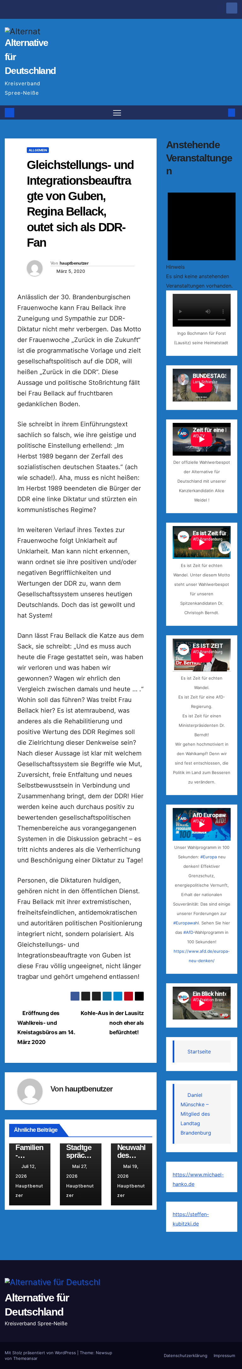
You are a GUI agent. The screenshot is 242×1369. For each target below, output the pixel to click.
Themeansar (25, 1358)
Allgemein (38, 150)
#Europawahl (186, 922)
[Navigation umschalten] (117, 112)
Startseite (199, 1051)
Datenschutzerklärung (185, 1355)
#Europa (208, 856)
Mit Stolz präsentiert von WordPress (41, 1352)
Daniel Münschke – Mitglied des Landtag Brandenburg (196, 1114)
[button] (221, 112)
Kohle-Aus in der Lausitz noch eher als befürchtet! (112, 1022)
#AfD (188, 932)
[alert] (201, 237)
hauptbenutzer (74, 263)
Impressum (224, 1355)
